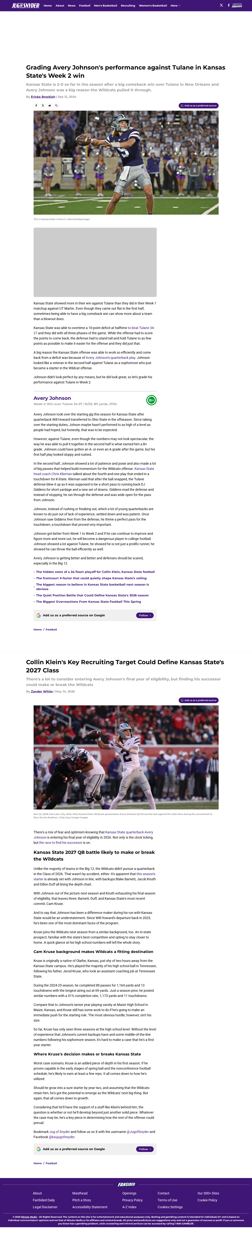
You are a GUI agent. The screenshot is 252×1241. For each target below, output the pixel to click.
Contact (163, 1193)
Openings (129, 1193)
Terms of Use (167, 1200)
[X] (221, 5)
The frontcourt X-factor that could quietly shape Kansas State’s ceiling (91, 578)
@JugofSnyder (138, 1132)
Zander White (42, 691)
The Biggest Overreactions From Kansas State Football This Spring (88, 601)
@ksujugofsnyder (61, 1137)
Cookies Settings (170, 1207)
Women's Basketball (153, 5)
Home (48, 5)
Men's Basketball (105, 5)
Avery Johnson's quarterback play (110, 358)
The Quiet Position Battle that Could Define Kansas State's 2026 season (92, 595)
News (71, 5)
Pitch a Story (81, 1200)
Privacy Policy (132, 1200)
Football (84, 5)
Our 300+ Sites (208, 1193)
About (60, 5)
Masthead (79, 1193)
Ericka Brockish (43, 97)
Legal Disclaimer (45, 1207)
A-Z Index (129, 1207)
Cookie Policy (207, 1200)
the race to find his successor (60, 843)
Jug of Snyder (59, 1132)
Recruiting (128, 5)
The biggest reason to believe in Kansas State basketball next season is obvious (92, 587)
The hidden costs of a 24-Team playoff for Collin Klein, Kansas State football (95, 572)
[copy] (56, 105)
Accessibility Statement (89, 1207)
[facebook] (229, 5)
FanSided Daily (44, 1200)
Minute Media (29, 1216)
